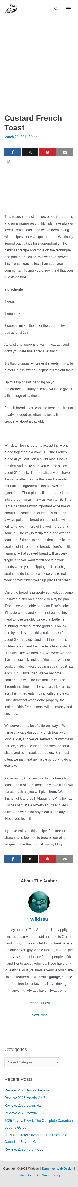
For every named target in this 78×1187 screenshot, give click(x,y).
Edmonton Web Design (57, 1168)
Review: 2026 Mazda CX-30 (26, 1113)
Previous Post (39, 1003)
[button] (56, 8)
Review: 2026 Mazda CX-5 (25, 1098)
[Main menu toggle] (68, 8)
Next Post (39, 1015)
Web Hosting (51, 1175)
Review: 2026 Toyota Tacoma (27, 1090)
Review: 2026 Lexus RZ (22, 1105)
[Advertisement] (39, 59)
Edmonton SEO (29, 1175)
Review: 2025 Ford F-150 (24, 1149)
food (34, 137)
